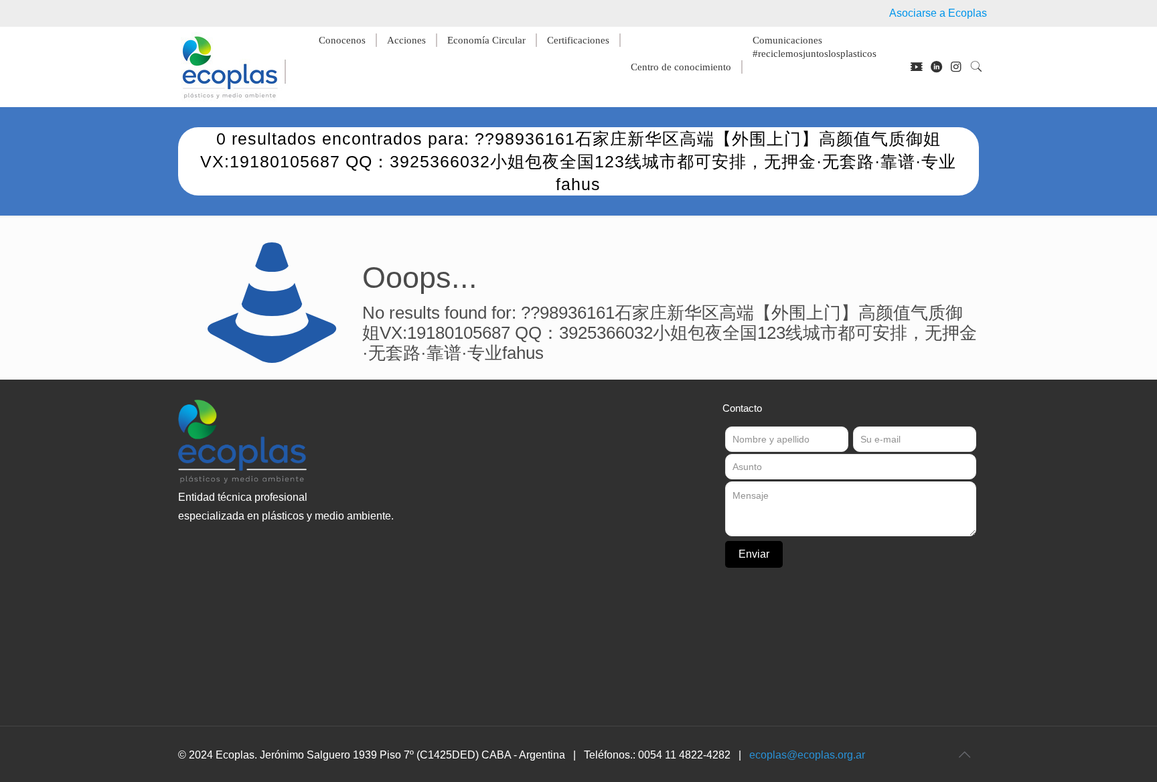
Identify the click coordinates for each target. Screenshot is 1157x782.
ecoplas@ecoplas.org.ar (807, 755)
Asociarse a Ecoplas (938, 13)
